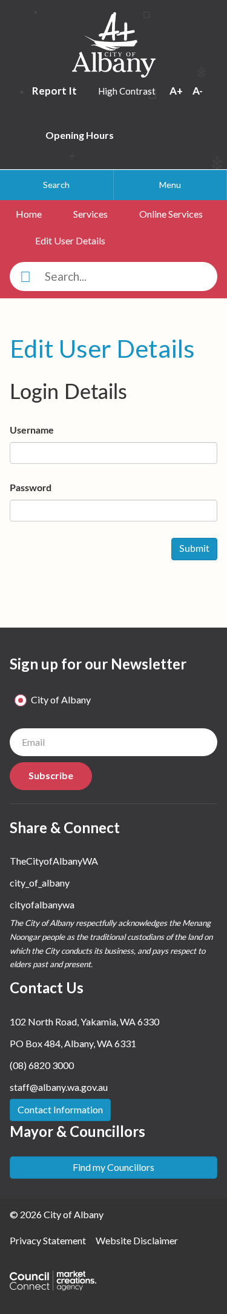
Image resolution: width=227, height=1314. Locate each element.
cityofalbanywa (42, 904)
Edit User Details (70, 240)
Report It (55, 90)
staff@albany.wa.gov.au (59, 1087)
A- (197, 90)
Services (90, 214)
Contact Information (60, 1109)
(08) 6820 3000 (42, 1065)
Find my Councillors (113, 1167)
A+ (177, 90)
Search (56, 184)
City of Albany (61, 699)
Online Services (171, 214)
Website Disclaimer (137, 1240)
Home (29, 214)
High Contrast (127, 90)
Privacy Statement (48, 1240)
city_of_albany (40, 882)
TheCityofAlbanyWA (54, 861)
